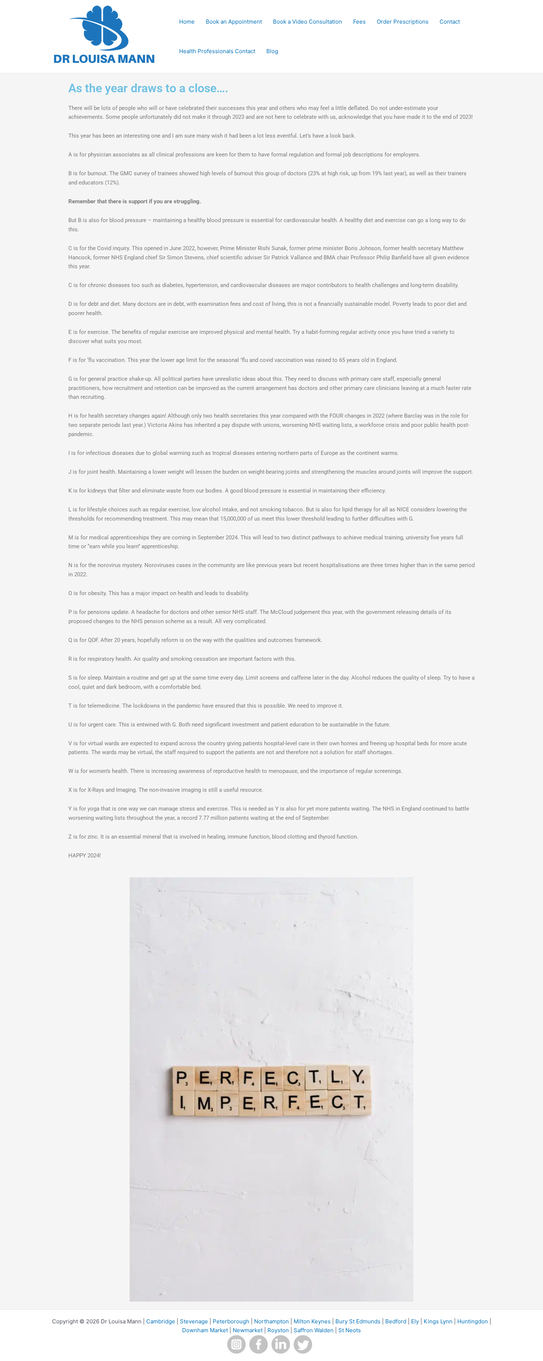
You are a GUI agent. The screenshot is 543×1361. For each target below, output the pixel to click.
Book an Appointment (234, 21)
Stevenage (194, 1321)
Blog (272, 51)
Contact (450, 21)
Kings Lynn (438, 1321)
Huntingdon (472, 1321)
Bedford (395, 1321)
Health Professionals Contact (217, 51)
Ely (415, 1321)
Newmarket (248, 1330)
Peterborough (231, 1321)
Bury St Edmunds (357, 1321)
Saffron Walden (314, 1330)
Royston (278, 1330)
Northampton (271, 1321)
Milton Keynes (312, 1321)
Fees (359, 21)
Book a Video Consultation (307, 21)
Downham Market (205, 1330)
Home (187, 21)
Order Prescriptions (402, 21)
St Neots (349, 1330)
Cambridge (160, 1321)
